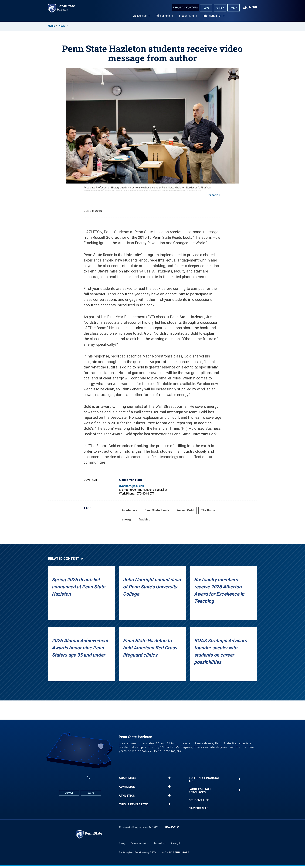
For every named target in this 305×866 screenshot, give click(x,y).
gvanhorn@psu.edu (131, 486)
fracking (144, 519)
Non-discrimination (139, 843)
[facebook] (64, 777)
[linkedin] (80, 777)
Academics (140, 15)
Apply (220, 7)
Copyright (175, 843)
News (62, 25)
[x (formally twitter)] (88, 777)
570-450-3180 (171, 827)
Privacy (122, 843)
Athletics (127, 795)
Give (206, 7)
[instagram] (72, 777)
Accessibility (160, 843)
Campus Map (198, 808)
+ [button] (169, 777)
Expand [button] (213, 195)
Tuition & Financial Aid (204, 779)
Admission (127, 786)
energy (126, 519)
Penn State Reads (157, 510)
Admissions (163, 15)
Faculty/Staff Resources (200, 791)
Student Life (186, 15)
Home (51, 25)
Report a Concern (185, 7)
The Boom (208, 510)
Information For (212, 15)
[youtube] (96, 777)
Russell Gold (185, 510)
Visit (233, 7)
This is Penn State (133, 804)
